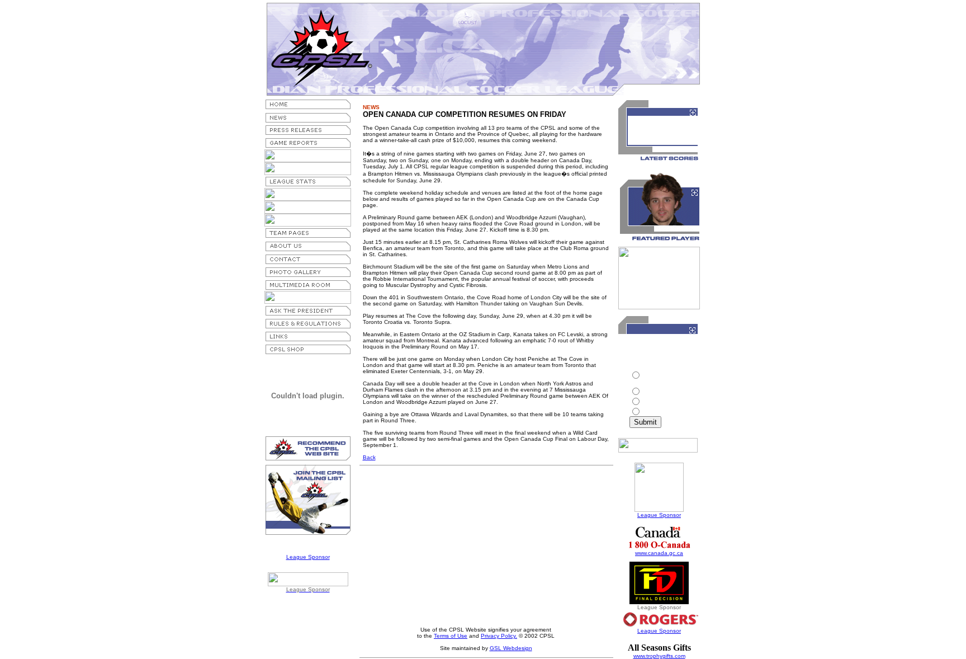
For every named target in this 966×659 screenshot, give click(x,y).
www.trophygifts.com (659, 656)
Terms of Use (450, 636)
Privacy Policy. (499, 636)
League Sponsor (308, 557)
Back (369, 457)
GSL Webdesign (511, 648)
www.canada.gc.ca (659, 553)
